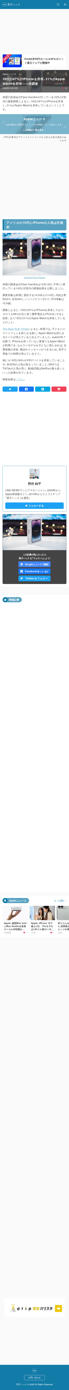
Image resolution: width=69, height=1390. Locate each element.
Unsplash (28, 277)
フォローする (36, 505)
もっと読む (59, 900)
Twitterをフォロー (37, 578)
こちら (20, 379)
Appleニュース (9, 74)
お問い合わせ (34, 1377)
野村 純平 (34, 483)
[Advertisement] (34, 179)
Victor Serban (39, 277)
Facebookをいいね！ (37, 571)
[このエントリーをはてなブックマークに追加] (42, 389)
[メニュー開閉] (65, 4)
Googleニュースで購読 (36, 564)
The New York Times (15, 329)
